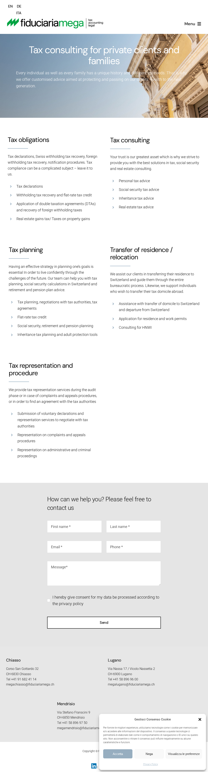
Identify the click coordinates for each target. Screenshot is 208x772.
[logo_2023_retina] (55, 19)
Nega (149, 754)
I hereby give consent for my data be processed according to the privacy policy (105, 600)
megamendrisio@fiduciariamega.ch (82, 728)
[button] (200, 719)
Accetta (118, 754)
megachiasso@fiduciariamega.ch (30, 684)
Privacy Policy (150, 764)
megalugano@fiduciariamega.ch (131, 684)
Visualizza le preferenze (184, 754)
